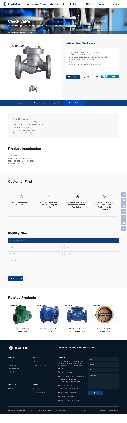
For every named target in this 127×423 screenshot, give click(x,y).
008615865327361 (74, 401)
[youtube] (81, 410)
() (89, 4)
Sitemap (102, 410)
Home (27, 4)
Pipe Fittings (12, 365)
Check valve (32, 32)
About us (35, 4)
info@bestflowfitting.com (69, 386)
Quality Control (53, 4)
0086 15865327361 (67, 372)
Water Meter (12, 372)
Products (43, 4)
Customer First (39, 103)
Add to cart (90, 77)
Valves (25, 32)
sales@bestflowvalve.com (69, 388)
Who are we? (37, 362)
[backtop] (123, 228)
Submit (12, 279)
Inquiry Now (75, 77)
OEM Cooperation (14, 389)
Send (95, 393)
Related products (75, 103)
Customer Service (39, 392)
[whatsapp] (123, 200)
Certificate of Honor (39, 365)
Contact (101, 4)
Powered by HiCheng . (59, 410)
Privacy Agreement (113, 410)
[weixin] (123, 211)
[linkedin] (84, 410)
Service (62, 4)
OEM (69, 4)
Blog (74, 4)
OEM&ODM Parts (13, 368)
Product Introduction (19, 103)
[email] (123, 194)
